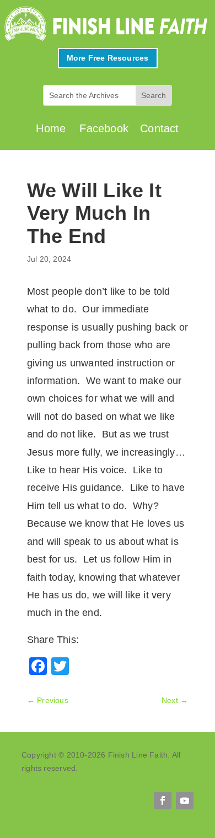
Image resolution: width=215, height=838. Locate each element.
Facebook (103, 128)
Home (51, 128)
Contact (159, 128)
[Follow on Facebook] (162, 800)
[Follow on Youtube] (185, 800)
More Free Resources (108, 57)
